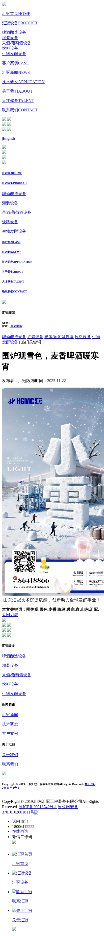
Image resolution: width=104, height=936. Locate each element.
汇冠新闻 (16, 72)
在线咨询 (20, 831)
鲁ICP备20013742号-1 (38, 807)
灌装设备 (10, 38)
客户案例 (15, 63)
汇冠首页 (16, 13)
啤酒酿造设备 (14, 32)
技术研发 (23, 82)
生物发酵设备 (14, 53)
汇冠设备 (20, 23)
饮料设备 (10, 48)
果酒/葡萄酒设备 (16, 43)
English (9, 138)
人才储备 (18, 100)
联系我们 (20, 110)
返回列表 (10, 615)
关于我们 (17, 91)
